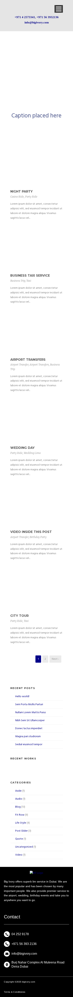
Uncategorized (24, 847)
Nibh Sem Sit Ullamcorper (30, 720)
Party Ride (31, 196)
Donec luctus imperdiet (28, 728)
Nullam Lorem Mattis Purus (30, 712)
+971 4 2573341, (26, 17)
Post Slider (21, 831)
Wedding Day (22, 448)
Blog (18, 807)
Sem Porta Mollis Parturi (29, 704)
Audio (18, 799)
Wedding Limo (32, 453)
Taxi (28, 280)
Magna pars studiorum (28, 736)
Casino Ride (17, 196)
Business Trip (17, 280)
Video (18, 855)
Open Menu (59, 9)
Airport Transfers (28, 359)
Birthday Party (38, 537)
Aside (18, 791)
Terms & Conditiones (15, 992)
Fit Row (19, 815)
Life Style (20, 823)
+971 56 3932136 (48, 17)
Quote (19, 839)
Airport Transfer (19, 364)
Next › (55, 659)
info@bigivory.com (37, 22)
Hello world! (22, 696)
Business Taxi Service (30, 275)
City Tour (19, 616)
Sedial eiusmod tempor (28, 744)
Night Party (21, 191)
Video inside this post (31, 532)
